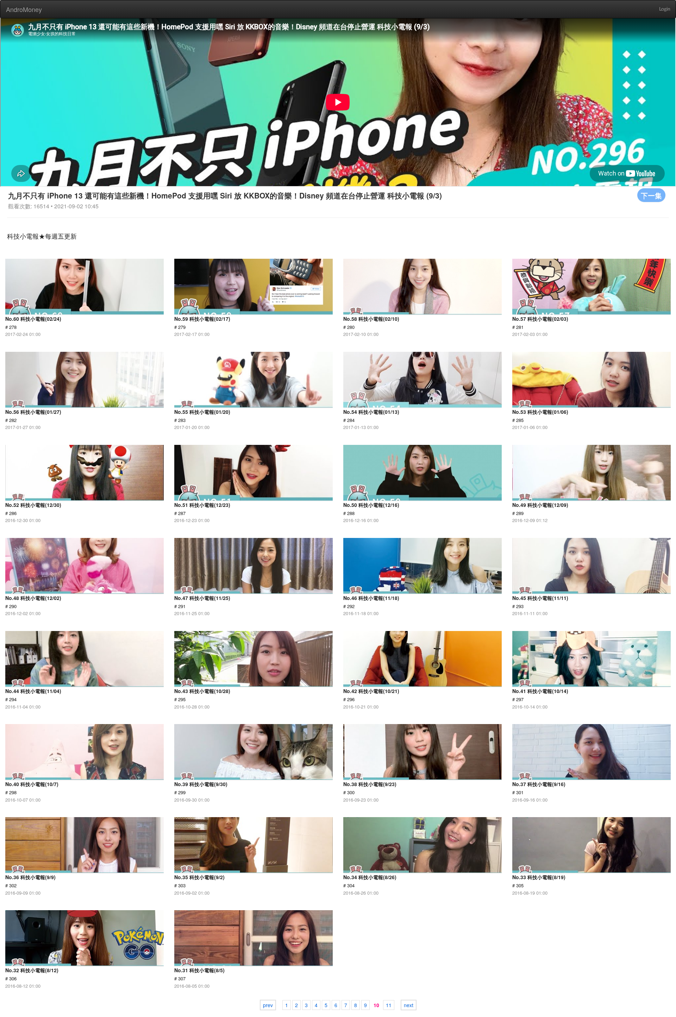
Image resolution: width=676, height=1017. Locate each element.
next (408, 1005)
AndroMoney (24, 9)
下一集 (651, 195)
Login (664, 9)
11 (389, 1005)
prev (268, 1005)
